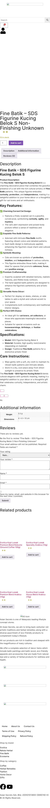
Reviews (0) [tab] (9, 156)
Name (3, 473)
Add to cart (16, 143)
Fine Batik (4, 753)
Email (3, 483)
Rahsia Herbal (6, 750)
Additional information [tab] (28, 151)
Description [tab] (8, 151)
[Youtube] (10, 787)
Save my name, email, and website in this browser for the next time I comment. (24, 495)
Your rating (5, 451)
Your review (6, 459)
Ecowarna (4, 756)
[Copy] (2, 391)
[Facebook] (3, 787)
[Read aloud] (2, 396)
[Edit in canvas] (6, 396)
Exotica (3, 747)
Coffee (3, 766)
